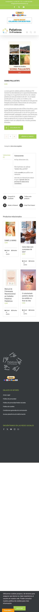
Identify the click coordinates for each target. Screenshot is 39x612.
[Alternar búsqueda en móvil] (31, 32)
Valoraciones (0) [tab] (6, 156)
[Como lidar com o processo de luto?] (28, 232)
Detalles (15, 250)
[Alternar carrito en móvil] (27, 32)
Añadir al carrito (27, 136)
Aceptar (19, 608)
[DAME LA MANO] (10, 229)
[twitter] (7, 429)
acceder (20, 172)
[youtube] (11, 429)
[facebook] (4, 429)
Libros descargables (16, 146)
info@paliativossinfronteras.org (19, 3)
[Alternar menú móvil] (35, 32)
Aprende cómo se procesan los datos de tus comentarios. (21, 181)
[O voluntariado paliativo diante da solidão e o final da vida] (28, 279)
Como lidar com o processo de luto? (27, 249)
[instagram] (14, 429)
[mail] (18, 429)
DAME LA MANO (10, 240)
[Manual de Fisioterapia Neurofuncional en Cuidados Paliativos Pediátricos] (10, 277)
